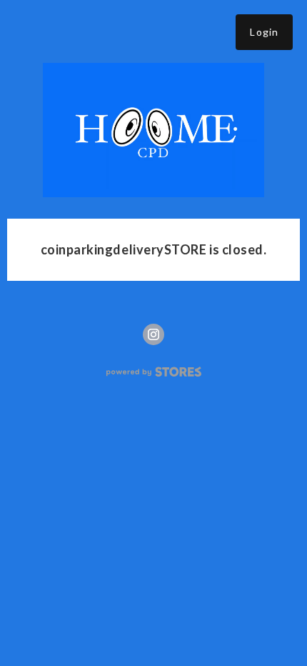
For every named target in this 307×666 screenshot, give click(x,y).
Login (264, 32)
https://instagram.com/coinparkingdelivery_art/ (153, 334)
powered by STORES (154, 372)
